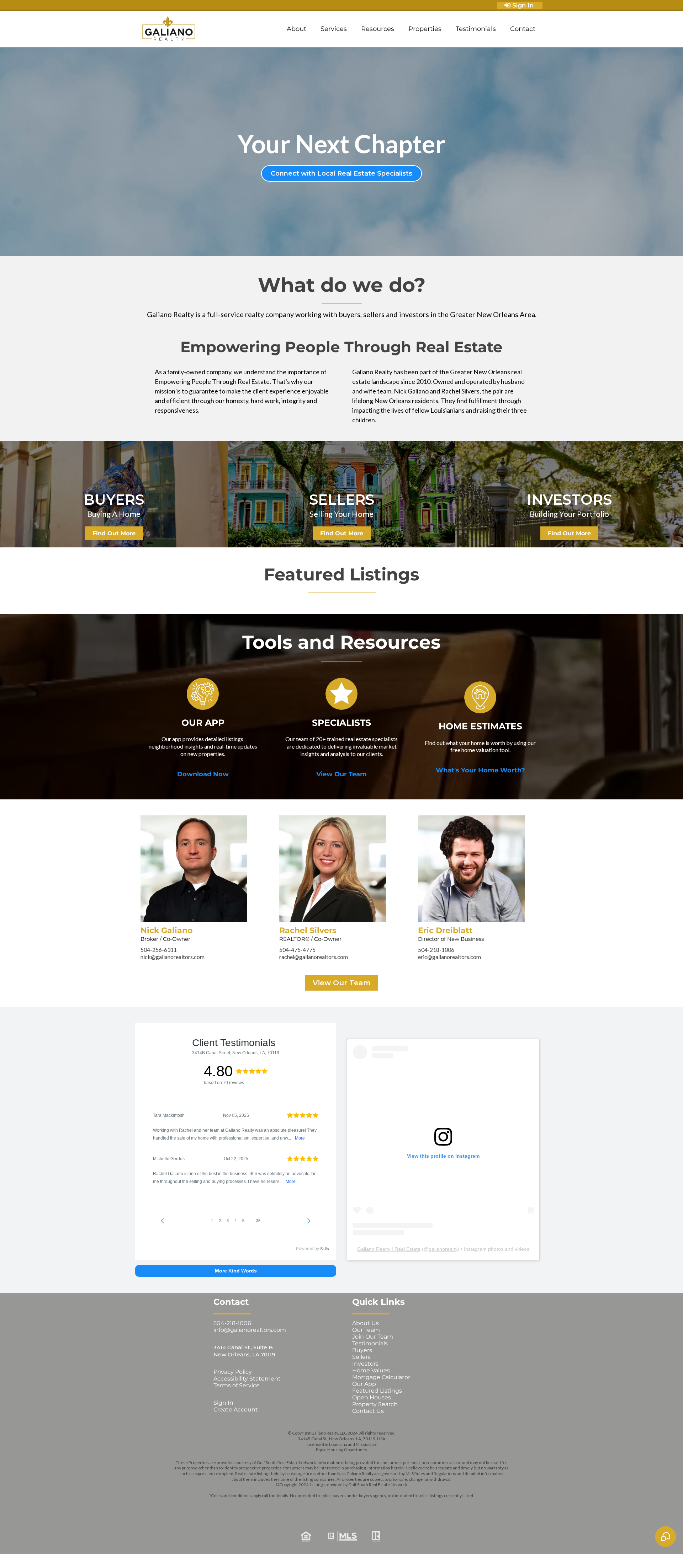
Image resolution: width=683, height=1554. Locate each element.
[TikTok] (392, 1507)
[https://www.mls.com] (341, 1536)
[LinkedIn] (352, 1507)
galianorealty (443, 1249)
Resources (377, 29)
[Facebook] (291, 1507)
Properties (424, 29)
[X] (331, 1507)
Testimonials (476, 29)
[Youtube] (372, 1507)
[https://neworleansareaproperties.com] (169, 29)
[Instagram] (311, 1507)
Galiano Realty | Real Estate (388, 1249)
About (296, 29)
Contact (522, 29)
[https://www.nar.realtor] (458, 1536)
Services (334, 29)
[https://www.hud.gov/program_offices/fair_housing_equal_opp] (225, 1536)
